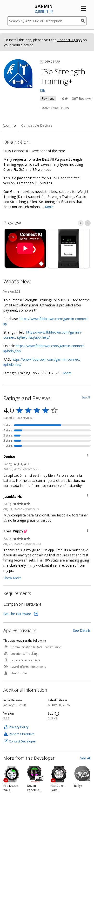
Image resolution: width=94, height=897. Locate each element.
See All (85, 758)
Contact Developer (22, 741)
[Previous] (81, 223)
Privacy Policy (19, 727)
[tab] (9, 125)
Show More (12, 578)
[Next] (88, 223)
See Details (82, 630)
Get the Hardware (17, 613)
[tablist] (47, 125)
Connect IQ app (69, 40)
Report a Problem (21, 734)
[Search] (84, 20)
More (49, 206)
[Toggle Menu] (87, 456)
